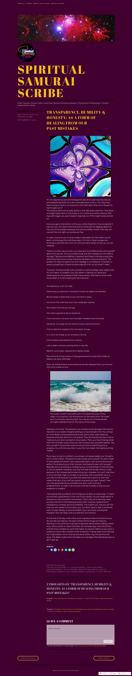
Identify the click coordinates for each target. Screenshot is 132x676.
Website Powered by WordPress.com (66, 670)
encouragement (95, 567)
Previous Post (26, 658)
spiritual (90, 572)
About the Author (41, 3)
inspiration (84, 569)
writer (107, 572)
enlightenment (54, 569)
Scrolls (21, 3)
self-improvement (75, 572)
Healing (61, 565)
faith (66, 569)
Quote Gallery (57, 3)
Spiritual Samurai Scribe (51, 81)
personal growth (56, 572)
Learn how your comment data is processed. (90, 646)
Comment (108, 641)
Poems (29, 3)
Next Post (101, 658)
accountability (62, 567)
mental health (98, 569)
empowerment (78, 567)
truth (99, 572)
